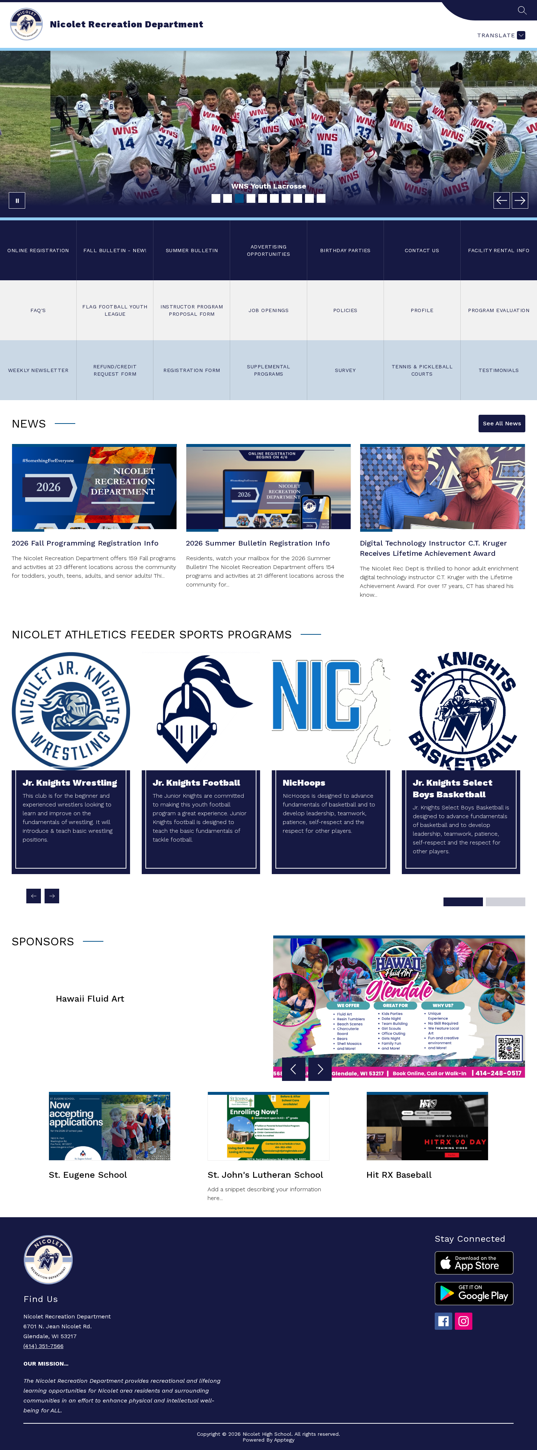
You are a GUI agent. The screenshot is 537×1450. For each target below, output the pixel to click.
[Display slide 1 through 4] (463, 901)
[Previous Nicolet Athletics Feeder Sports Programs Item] (33, 896)
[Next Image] (520, 200)
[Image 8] (297, 198)
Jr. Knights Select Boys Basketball (452, 789)
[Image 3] (239, 198)
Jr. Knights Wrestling (70, 783)
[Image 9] (309, 198)
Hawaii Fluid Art (90, 999)
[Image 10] (321, 198)
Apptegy (284, 1440)
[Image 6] (274, 198)
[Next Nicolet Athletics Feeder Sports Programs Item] (52, 896)
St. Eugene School (88, 1175)
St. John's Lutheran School (265, 1175)
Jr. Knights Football (196, 783)
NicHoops (304, 783)
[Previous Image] (502, 200)
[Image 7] (286, 198)
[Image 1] (216, 198)
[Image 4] (251, 198)
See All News (502, 423)
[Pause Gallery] (17, 200)
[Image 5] (262, 198)
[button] (295, 1070)
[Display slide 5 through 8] (505, 901)
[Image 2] (227, 198)
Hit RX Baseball (399, 1175)
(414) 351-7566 (43, 1346)
